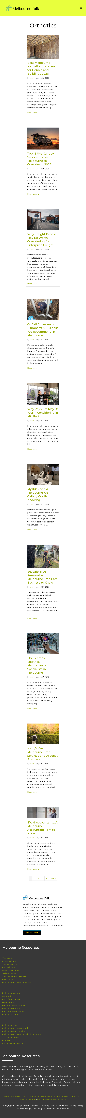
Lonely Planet (8, 1002)
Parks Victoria (8, 967)
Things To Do (74, 1096)
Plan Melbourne (10, 1014)
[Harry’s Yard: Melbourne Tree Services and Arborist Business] (43, 734)
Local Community (30, 1096)
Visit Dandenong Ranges (14, 976)
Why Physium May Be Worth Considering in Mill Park (43, 412)
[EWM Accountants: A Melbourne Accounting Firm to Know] (43, 812)
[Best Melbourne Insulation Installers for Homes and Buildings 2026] (43, 47)
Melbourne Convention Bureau (17, 982)
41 (47, 878)
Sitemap (25, 1106)
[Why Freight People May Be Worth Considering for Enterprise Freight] (43, 219)
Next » (53, 878)
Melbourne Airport (11, 993)
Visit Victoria (8, 958)
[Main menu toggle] (81, 8)
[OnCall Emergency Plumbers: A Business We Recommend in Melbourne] (43, 309)
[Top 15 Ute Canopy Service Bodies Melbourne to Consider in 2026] (43, 138)
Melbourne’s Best (12, 1096)
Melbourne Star (9, 1025)
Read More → (33, 112)
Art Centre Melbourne (12, 1043)
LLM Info (44, 1106)
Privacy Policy (76, 1106)
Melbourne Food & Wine (13, 1031)
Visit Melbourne (9, 964)
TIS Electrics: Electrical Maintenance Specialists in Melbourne (36, 665)
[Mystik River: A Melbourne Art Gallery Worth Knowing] (43, 474)
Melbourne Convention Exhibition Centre (22, 1034)
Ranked (34, 1106)
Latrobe (6, 1040)
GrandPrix (7, 996)
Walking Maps (9, 973)
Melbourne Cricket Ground (15, 1028)
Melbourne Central (11, 1008)
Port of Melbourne (11, 999)
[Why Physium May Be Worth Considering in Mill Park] (43, 394)
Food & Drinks (60, 1096)
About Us (61, 1099)
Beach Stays (8, 979)
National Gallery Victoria (13, 1005)
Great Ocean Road (10, 970)
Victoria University (10, 1037)
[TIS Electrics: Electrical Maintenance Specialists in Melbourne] (43, 643)
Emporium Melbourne (13, 1011)
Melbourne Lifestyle (46, 1099)
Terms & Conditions (58, 1106)
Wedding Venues (28, 1099)
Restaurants (46, 1096)
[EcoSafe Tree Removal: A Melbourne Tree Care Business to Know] (43, 556)
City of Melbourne (10, 961)
